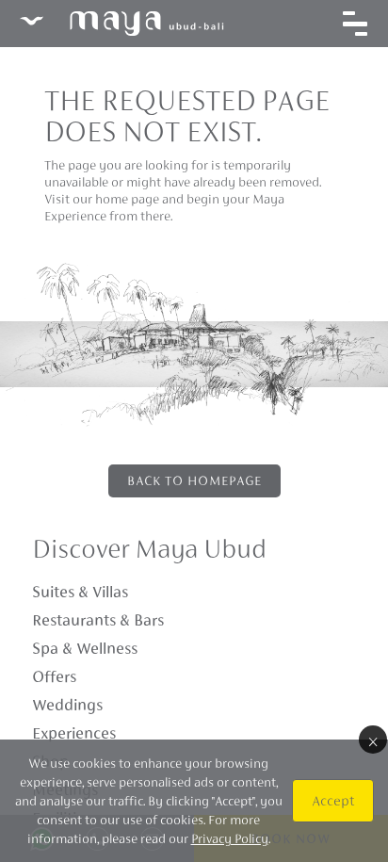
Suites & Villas (80, 591)
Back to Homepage (194, 480)
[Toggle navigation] (355, 23)
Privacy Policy (229, 838)
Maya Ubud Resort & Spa (121, 23)
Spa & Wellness (84, 648)
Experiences (74, 733)
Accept (333, 800)
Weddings (67, 704)
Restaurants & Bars (98, 619)
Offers (54, 676)
